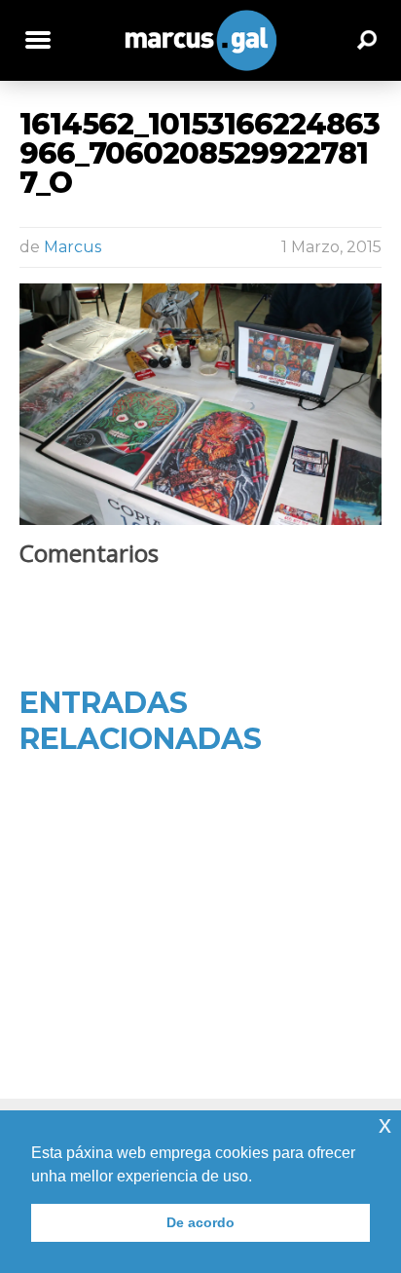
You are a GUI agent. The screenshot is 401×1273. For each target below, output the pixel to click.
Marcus (72, 247)
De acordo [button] (200, 1222)
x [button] (385, 1124)
